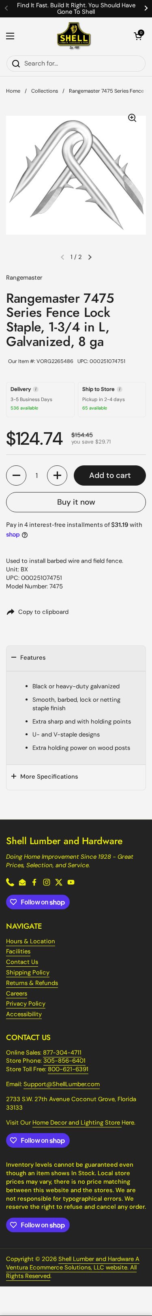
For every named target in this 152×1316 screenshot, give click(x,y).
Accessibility (24, 1014)
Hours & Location (30, 941)
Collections (44, 90)
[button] (138, 36)
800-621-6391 (68, 1069)
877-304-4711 (62, 1053)
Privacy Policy (25, 1004)
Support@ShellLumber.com (62, 1084)
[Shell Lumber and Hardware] (74, 36)
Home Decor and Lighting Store (77, 1123)
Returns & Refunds (32, 983)
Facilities (18, 951)
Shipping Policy (27, 972)
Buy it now (76, 502)
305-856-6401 (64, 1061)
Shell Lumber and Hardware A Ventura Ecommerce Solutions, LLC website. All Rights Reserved (72, 1267)
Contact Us (22, 962)
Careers (16, 993)
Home (13, 90)
